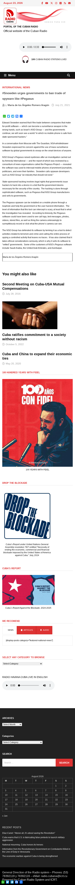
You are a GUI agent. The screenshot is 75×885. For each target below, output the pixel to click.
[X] (52, 3)
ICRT (53, 879)
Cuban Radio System (31, 879)
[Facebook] (42, 3)
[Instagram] (56, 3)
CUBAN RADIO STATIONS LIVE (48, 59)
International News (16, 87)
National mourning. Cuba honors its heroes (22, 844)
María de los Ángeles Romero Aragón (28, 105)
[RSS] (65, 3)
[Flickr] (61, 3)
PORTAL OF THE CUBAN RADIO (20, 26)
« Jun (5, 816)
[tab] (9, 630)
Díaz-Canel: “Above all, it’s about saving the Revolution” (28, 833)
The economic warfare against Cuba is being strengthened (30, 856)
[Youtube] (47, 3)
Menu (12, 75)
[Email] (69, 3)
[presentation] (9, 630)
